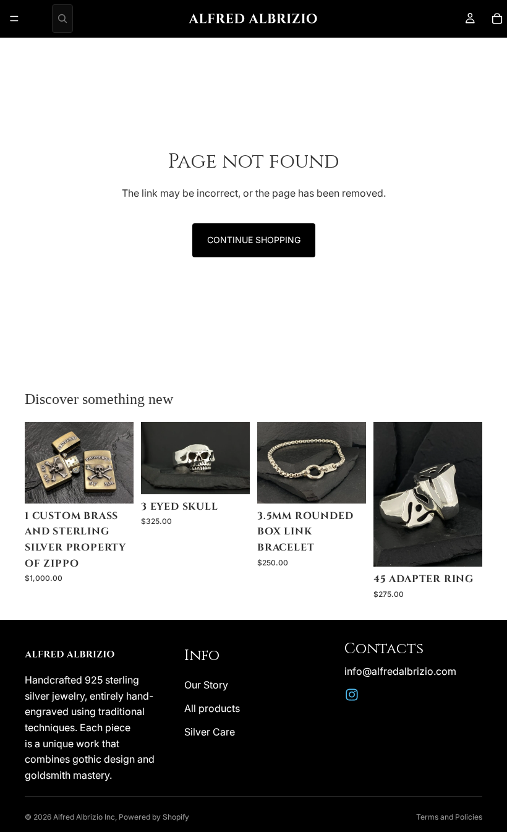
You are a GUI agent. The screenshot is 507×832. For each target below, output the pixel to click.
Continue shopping (253, 239)
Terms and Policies (449, 816)
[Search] (62, 18)
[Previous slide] (154, 457)
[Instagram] (351, 694)
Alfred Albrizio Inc (84, 816)
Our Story (206, 685)
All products (212, 708)
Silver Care (209, 732)
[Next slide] (236, 457)
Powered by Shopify (154, 816)
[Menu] (14, 18)
